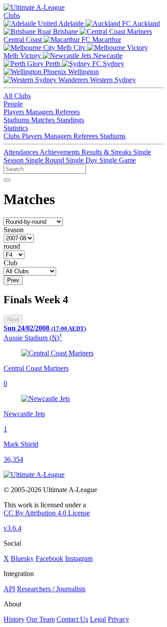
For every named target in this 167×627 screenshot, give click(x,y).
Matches (44, 120)
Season (14, 230)
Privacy (118, 619)
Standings (70, 120)
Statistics (16, 128)
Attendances (22, 152)
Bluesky (22, 558)
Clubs (12, 15)
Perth (53, 63)
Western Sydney (112, 80)
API (9, 589)
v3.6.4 (12, 528)
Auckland (145, 23)
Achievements (60, 152)
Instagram (79, 558)
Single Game (117, 160)
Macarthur (105, 39)
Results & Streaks (107, 152)
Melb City (71, 47)
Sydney (112, 63)
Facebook (49, 558)
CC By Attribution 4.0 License (47, 513)
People (13, 104)
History (14, 619)
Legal (98, 619)
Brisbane (65, 31)
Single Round (45, 160)
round (12, 246)
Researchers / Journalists (51, 589)
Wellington (82, 71)
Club (10, 263)
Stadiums (17, 120)
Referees (67, 112)
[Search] (7, 180)
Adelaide (71, 23)
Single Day (82, 160)
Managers (40, 112)
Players (15, 112)
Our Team (40, 619)
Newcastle (106, 55)
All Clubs (17, 96)
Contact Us (72, 619)
